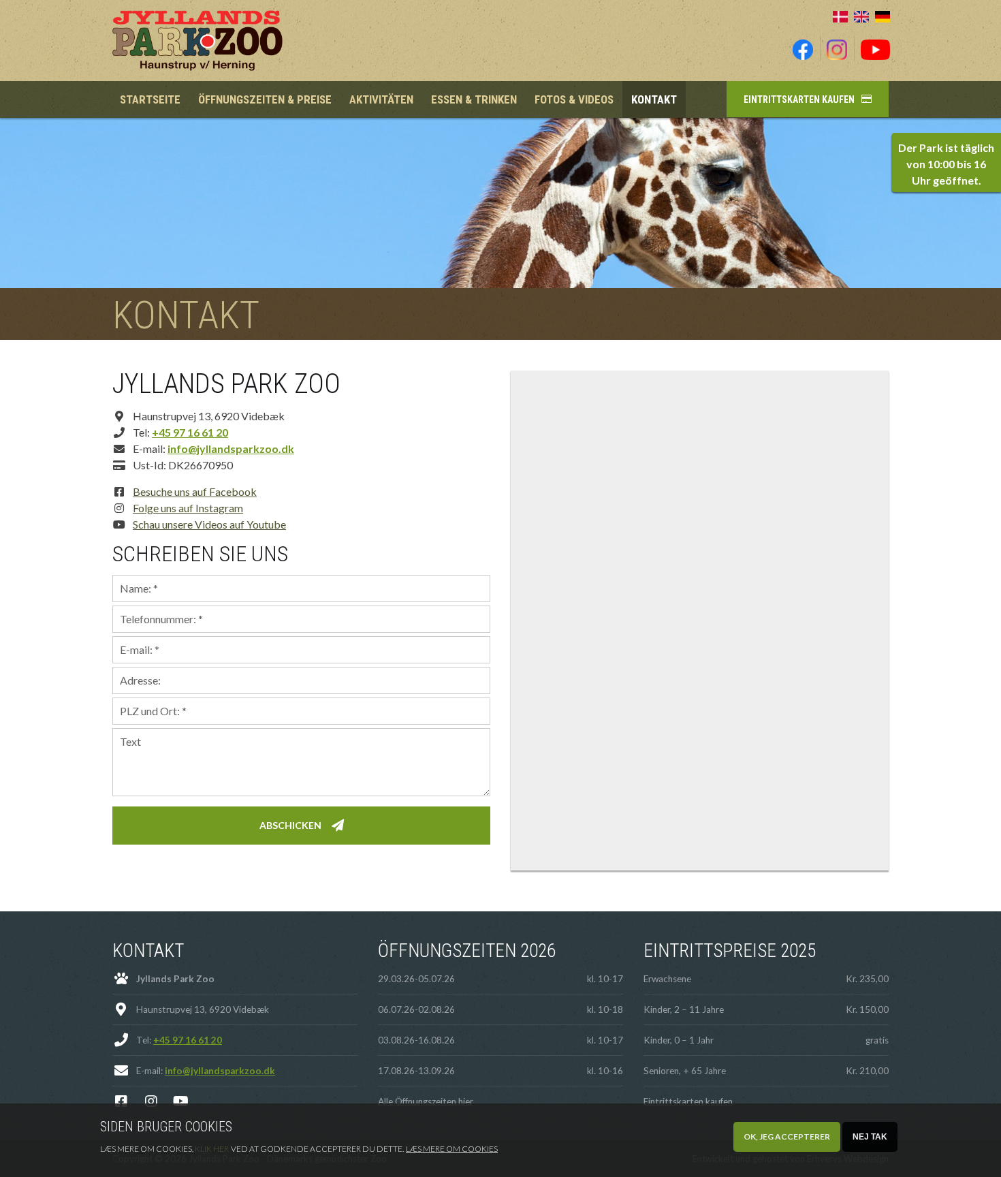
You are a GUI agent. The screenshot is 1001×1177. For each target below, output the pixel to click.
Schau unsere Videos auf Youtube (209, 524)
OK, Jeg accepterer (787, 1136)
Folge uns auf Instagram (188, 507)
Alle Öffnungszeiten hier (425, 1101)
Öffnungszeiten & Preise (265, 99)
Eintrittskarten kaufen (799, 99)
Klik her (212, 1149)
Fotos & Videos (574, 99)
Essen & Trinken (474, 99)
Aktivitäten (381, 99)
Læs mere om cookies (452, 1149)
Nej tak (870, 1137)
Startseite (150, 99)
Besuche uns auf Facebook (195, 491)
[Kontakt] (840, 15)
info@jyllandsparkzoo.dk (231, 448)
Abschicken (290, 825)
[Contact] (861, 15)
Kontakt (654, 99)
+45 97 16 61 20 (190, 432)
